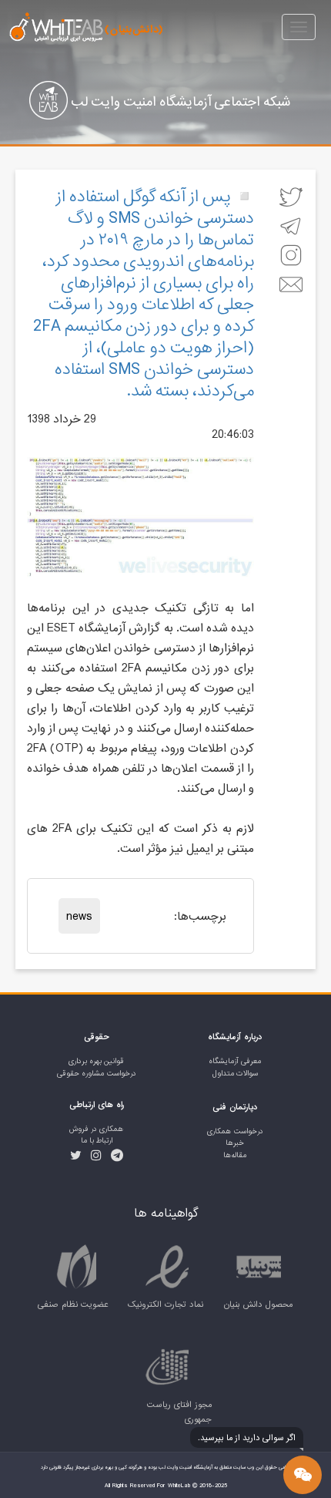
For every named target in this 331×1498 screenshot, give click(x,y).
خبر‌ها (235, 1143)
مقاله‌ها (234, 1155)
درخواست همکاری (235, 1131)
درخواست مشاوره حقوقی (96, 1073)
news (79, 916)
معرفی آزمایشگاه (235, 1061)
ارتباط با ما (96, 1140)
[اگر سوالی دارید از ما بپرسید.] (302, 1475)
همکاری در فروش (96, 1129)
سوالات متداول (235, 1073)
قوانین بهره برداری (96, 1061)
